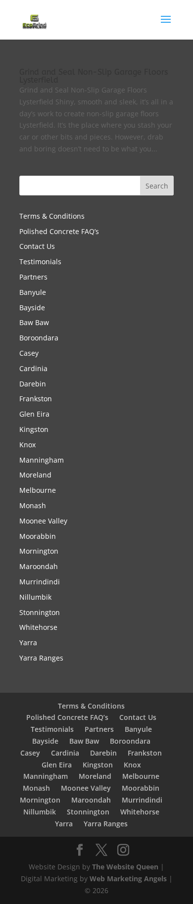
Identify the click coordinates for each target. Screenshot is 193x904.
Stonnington (39, 612)
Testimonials (40, 261)
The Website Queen (125, 866)
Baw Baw (34, 322)
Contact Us (37, 246)
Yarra (28, 642)
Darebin (32, 383)
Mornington (38, 551)
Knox (27, 444)
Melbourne (37, 490)
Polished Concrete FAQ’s (59, 231)
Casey (29, 353)
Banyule (32, 292)
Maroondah (38, 566)
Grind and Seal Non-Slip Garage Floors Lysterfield (93, 76)
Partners (33, 277)
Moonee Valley (43, 520)
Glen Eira (34, 414)
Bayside (32, 307)
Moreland (35, 474)
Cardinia (33, 368)
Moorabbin (37, 536)
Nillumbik (35, 597)
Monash (32, 505)
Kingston (33, 429)
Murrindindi (39, 581)
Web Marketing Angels (128, 878)
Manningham (41, 460)
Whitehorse (38, 627)
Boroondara (38, 337)
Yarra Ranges (41, 658)
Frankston (35, 398)
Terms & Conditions (52, 216)
